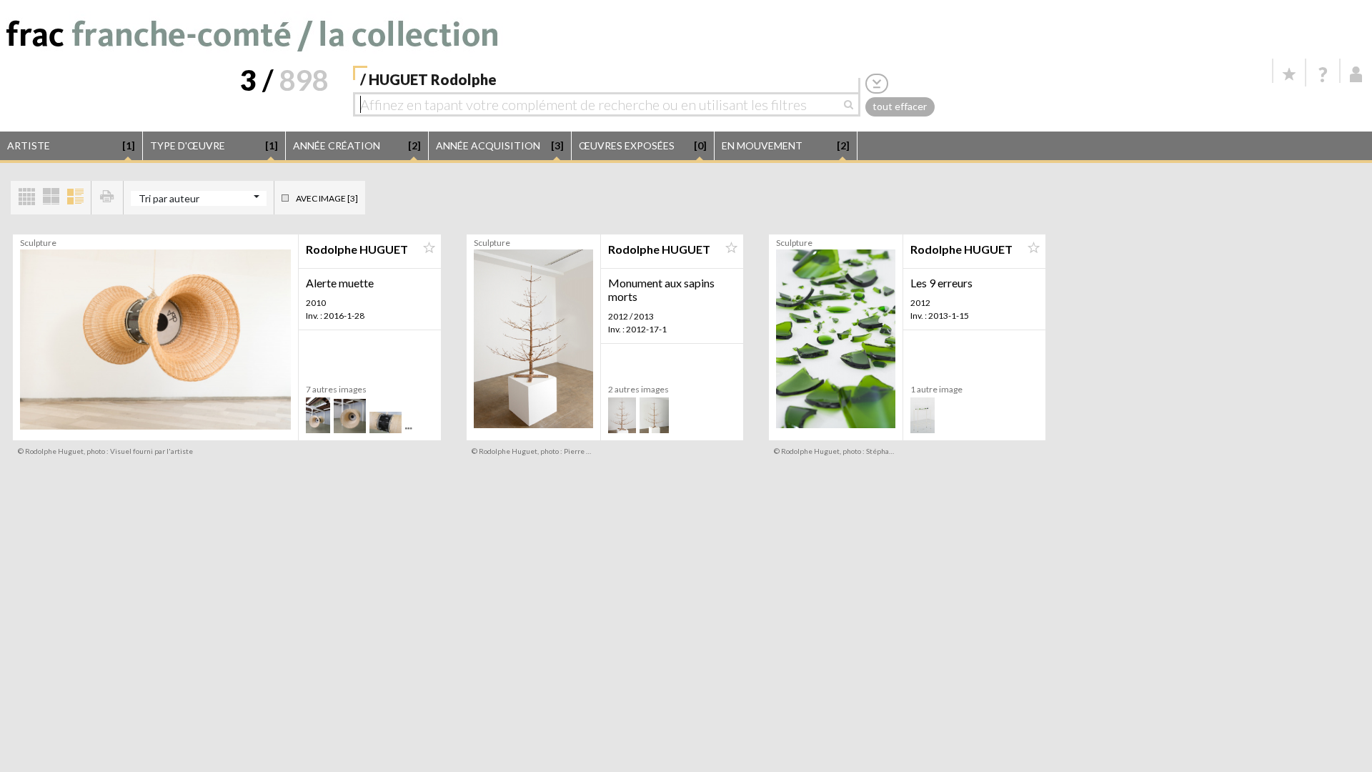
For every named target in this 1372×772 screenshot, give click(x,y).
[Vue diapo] (50, 197)
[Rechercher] (852, 104)
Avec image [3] (327, 198)
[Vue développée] (75, 197)
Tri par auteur (169, 198)
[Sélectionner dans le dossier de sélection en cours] (429, 248)
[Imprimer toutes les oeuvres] (107, 197)
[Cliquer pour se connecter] (1356, 74)
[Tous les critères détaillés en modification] (876, 83)
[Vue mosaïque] (26, 197)
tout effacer (900, 106)
